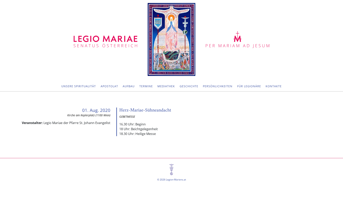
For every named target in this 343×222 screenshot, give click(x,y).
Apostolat (109, 86)
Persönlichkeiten (217, 86)
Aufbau (129, 86)
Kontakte (274, 86)
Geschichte (189, 86)
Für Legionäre (249, 86)
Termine (146, 86)
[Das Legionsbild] (171, 39)
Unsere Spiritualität (78, 86)
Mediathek (166, 86)
